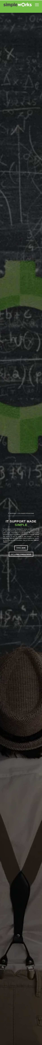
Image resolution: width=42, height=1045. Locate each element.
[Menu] (36, 4)
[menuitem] (36, 4)
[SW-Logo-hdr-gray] (17, 4)
